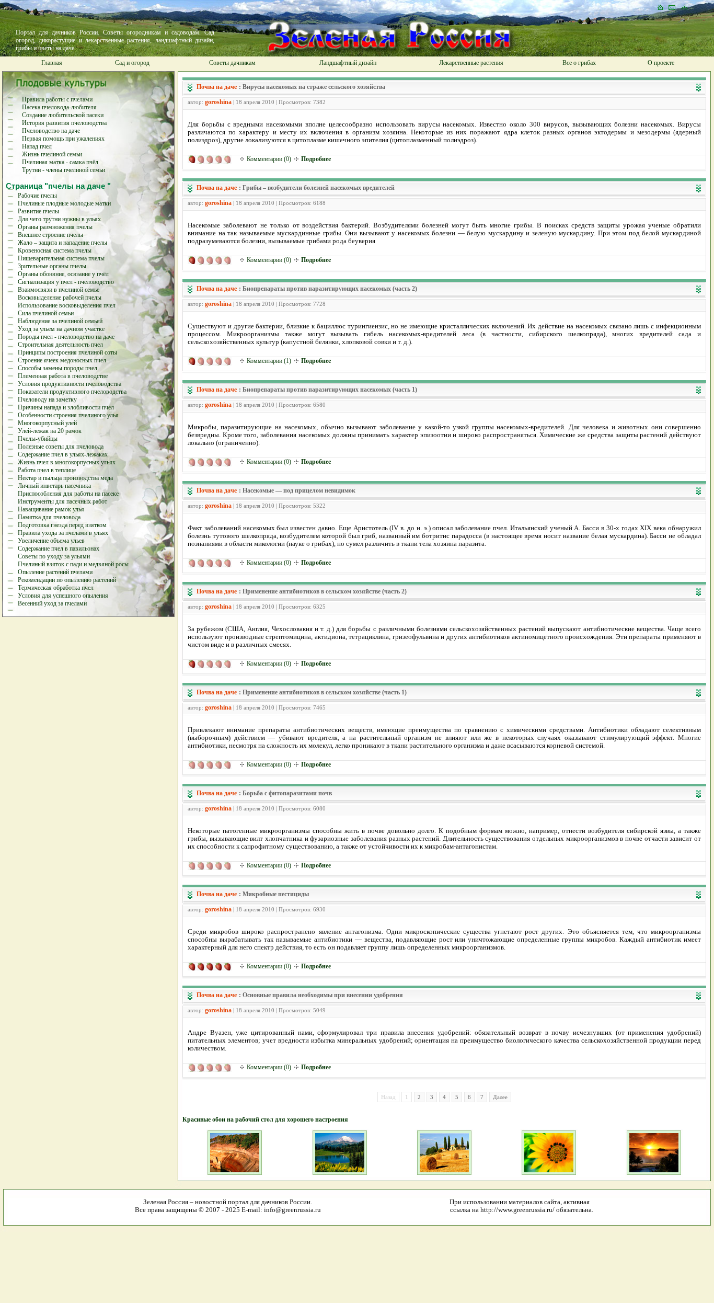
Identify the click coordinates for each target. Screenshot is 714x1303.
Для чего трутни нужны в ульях (59, 219)
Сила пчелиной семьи (46, 313)
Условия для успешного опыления (63, 595)
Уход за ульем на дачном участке (61, 329)
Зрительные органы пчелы (52, 266)
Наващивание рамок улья (51, 509)
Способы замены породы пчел (57, 368)
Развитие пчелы (38, 211)
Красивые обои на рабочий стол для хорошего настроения (265, 1119)
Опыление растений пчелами (55, 572)
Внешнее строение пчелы (50, 234)
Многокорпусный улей (47, 423)
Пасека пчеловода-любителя (59, 107)
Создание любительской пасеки (62, 115)
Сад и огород (132, 62)
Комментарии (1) (269, 360)
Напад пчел (37, 146)
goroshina (218, 102)
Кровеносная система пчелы (54, 250)
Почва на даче (217, 86)
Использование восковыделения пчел (67, 305)
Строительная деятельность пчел (60, 344)
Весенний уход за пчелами (52, 603)
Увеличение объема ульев (51, 540)
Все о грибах (579, 62)
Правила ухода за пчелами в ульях (63, 532)
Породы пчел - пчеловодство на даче (66, 336)
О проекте (661, 62)
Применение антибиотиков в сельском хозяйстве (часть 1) (325, 692)
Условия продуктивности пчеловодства (69, 383)
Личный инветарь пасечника (54, 485)
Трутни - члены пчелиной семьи (63, 170)
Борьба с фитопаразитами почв (287, 793)
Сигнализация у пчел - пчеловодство (66, 281)
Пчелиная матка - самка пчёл (60, 162)
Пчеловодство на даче (51, 130)
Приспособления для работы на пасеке (68, 493)
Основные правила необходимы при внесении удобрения (323, 995)
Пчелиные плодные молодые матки (64, 203)
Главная (51, 62)
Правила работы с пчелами (57, 99)
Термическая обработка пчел (56, 587)
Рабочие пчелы (37, 195)
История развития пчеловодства (64, 123)
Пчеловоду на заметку (47, 399)
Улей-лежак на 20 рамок (50, 431)
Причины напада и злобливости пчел (66, 407)
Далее (500, 1097)
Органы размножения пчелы (55, 227)
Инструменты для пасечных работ (62, 501)
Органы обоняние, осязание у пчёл (63, 274)
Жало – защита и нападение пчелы (62, 242)
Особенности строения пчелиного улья (68, 415)
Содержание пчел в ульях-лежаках (63, 454)
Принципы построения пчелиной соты (67, 352)
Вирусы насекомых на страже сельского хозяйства (314, 86)
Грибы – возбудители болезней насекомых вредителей (319, 187)
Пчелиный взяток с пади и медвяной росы (73, 564)
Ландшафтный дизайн (347, 62)
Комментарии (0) (269, 159)
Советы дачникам (232, 62)
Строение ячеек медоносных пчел (62, 360)
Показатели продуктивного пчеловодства (72, 391)
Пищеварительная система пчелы (61, 258)
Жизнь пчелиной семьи (52, 154)
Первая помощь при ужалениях (63, 138)
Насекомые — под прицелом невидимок (299, 490)
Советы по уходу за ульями (54, 556)
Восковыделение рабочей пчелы (59, 297)
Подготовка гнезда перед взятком (62, 525)
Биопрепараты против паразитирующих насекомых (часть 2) (330, 288)
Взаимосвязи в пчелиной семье (58, 289)
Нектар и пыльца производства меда (65, 478)
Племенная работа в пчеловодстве (63, 376)
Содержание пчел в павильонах (58, 548)
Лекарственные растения (471, 62)
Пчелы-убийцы (37, 438)
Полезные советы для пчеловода (60, 446)
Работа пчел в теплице (47, 470)
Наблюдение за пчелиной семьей (60, 321)
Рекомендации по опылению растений (67, 580)
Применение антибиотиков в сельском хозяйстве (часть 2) (325, 591)
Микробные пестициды (276, 894)
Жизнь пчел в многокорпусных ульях (67, 462)
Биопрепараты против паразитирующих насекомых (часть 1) (330, 389)
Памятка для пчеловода (49, 517)
